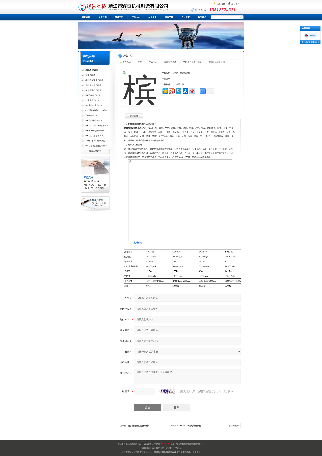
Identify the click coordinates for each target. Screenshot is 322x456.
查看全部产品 (95, 151)
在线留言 (186, 17)
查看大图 (180, 84)
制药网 (169, 448)
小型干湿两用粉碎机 (94, 80)
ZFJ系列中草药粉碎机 (95, 140)
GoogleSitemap (148, 448)
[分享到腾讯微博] (178, 91)
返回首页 (235, 4)
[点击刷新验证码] (167, 391)
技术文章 (152, 17)
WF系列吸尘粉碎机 (93, 120)
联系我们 (221, 4)
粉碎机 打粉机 (170, 62)
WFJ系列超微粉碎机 (94, 135)
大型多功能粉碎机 (93, 85)
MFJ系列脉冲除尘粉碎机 (96, 146)
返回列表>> (234, 425)
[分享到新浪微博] (172, 91)
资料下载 (169, 17)
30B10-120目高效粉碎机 (189, 425)
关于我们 (103, 17)
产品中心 (136, 17)
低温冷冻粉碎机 (92, 100)
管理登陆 (177, 448)
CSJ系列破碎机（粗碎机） (97, 110)
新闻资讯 (119, 17)
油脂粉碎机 (90, 75)
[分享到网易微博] (192, 91)
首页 (140, 62)
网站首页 (86, 17)
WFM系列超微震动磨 (94, 130)
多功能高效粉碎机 (93, 90)
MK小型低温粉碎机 (93, 105)
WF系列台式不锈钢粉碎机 (97, 125)
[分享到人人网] (185, 91)
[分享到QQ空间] (165, 91)
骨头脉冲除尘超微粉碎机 (139, 425)
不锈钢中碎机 (91, 115)
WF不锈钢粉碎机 (92, 95)
